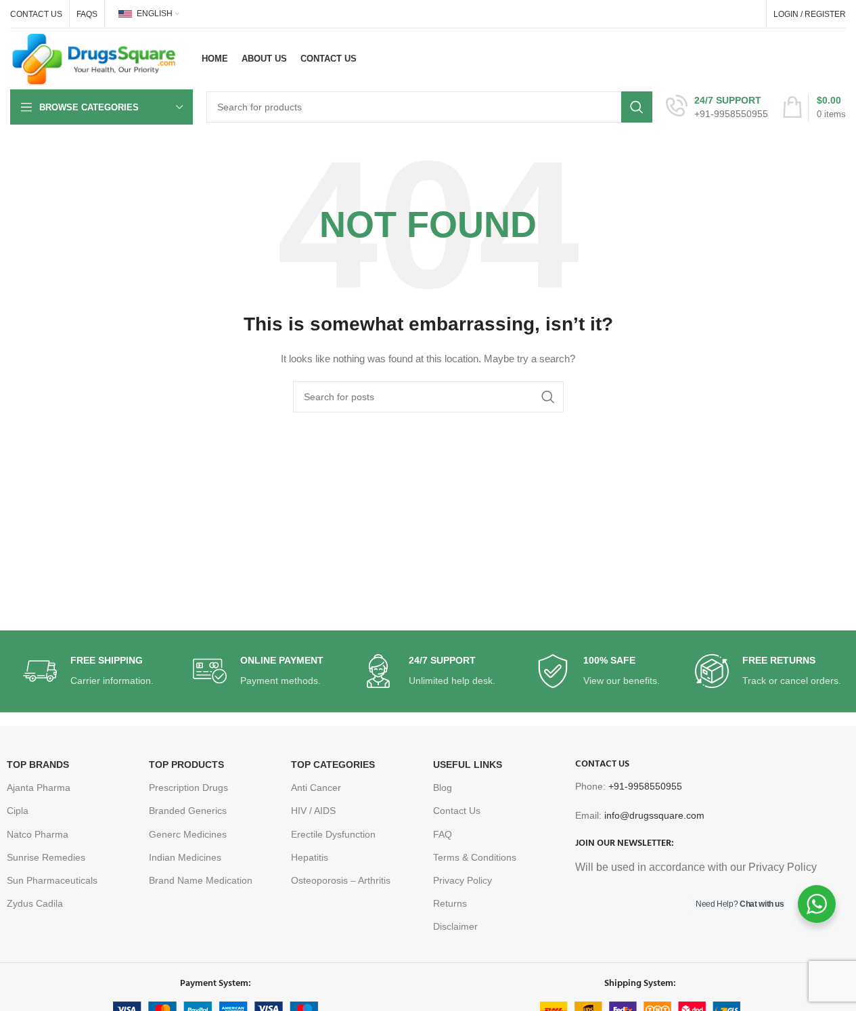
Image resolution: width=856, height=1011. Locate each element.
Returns (450, 903)
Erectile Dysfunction (333, 834)
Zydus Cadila (35, 903)
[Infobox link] (717, 107)
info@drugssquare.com (654, 815)
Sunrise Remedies (46, 857)
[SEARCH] (636, 107)
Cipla (17, 810)
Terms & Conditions (474, 857)
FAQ (442, 834)
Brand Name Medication (200, 880)
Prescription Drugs (188, 787)
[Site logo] (94, 58)
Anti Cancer (316, 787)
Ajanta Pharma (38, 787)
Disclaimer (455, 926)
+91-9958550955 (645, 786)
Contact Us (456, 810)
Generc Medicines (188, 834)
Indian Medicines (185, 857)
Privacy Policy (462, 880)
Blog (442, 787)
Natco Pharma (37, 834)
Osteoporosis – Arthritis (340, 880)
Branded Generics (188, 810)
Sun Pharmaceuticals (52, 880)
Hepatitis (309, 857)
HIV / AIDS (313, 810)
